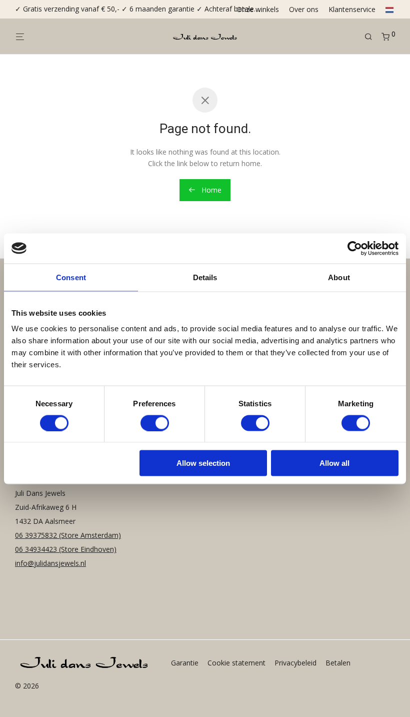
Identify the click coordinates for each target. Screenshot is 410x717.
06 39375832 (37, 535)
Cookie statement (237, 662)
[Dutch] (387, 9)
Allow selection (203, 463)
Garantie (184, 662)
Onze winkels (257, 9)
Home (211, 190)
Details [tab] (205, 277)
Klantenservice (352, 9)
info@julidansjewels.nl (50, 563)
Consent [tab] (71, 277)
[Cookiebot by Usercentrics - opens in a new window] (354, 248)
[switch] (154, 423)
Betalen (338, 662)
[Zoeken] (372, 37)
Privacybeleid (295, 662)
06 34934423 (36, 549)
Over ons (303, 9)
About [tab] (339, 277)
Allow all (335, 463)
